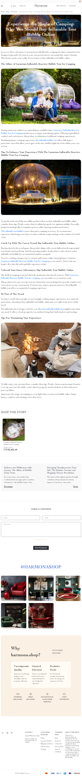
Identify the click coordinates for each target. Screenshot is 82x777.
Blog (7, 12)
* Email (46, 518)
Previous (8, 487)
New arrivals (61, 6)
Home (3, 12)
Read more (14, 12)
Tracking (43, 749)
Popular (23, 6)
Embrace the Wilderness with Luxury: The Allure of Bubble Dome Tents (18, 470)
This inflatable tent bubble (12, 231)
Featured (72, 6)
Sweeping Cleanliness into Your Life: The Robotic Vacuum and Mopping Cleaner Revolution (61, 470)
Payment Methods (46, 741)
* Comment (6, 524)
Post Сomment (41, 548)
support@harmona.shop (32, 736)
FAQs (42, 738)
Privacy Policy (59, 746)
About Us (58, 741)
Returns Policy (45, 746)
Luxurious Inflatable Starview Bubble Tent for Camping (25, 261)
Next (75, 487)
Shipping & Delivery (47, 744)
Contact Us (58, 744)
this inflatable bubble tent (46, 140)
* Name (5, 518)
